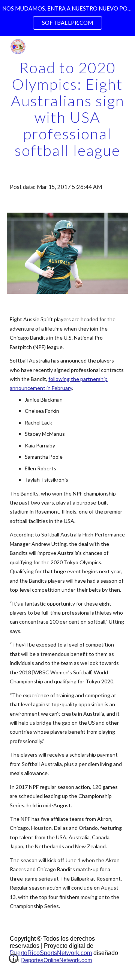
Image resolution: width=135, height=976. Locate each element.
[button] (13, 961)
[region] (67, 18)
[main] (67, 109)
